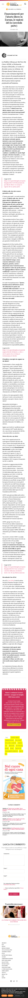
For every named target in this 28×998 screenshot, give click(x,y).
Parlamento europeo (11, 751)
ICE (6, 745)
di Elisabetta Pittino (12, 55)
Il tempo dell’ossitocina (7, 969)
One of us (18, 748)
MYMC (12, 748)
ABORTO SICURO (9, 740)
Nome (5, 868)
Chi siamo (4, 957)
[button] (2, 914)
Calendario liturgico (6, 951)
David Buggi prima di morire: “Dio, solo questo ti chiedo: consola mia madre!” (13, 828)
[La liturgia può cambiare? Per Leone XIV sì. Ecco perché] (14, 912)
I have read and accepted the (13, 888)
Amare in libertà (5, 970)
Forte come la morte (6, 960)
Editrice (3, 977)
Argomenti (4, 943)
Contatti (4, 972)
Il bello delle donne (6, 967)
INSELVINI (11, 745)
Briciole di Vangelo (6, 948)
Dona (3, 976)
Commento (6, 853)
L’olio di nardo (5, 965)
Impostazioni (17, 995)
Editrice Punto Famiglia (7, 955)
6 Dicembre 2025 (14, 29)
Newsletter (4, 974)
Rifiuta (10, 995)
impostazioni (20, 993)
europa (20, 743)
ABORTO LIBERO (15, 737)
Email (5, 876)
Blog (3, 944)
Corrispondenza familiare (7, 958)
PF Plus (3, 953)
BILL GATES (18, 740)
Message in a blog (5, 964)
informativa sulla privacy (9, 884)
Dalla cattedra (5, 962)
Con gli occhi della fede (7, 950)
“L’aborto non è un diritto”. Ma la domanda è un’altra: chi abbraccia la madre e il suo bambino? (14, 809)
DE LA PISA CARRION (10, 743)
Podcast (3, 946)
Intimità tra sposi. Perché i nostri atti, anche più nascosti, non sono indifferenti (14, 819)
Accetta (4, 995)
